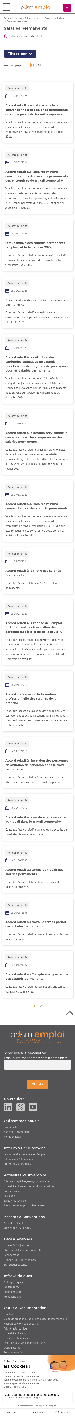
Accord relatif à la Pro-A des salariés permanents (33, 573)
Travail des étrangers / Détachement (25, 1205)
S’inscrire (40, 1084)
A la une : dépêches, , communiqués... (28, 1181)
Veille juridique (12, 1296)
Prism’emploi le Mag (15, 1328)
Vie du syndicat (12, 1136)
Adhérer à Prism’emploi (17, 1131)
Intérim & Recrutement (24, 1148)
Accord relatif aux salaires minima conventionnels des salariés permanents (36, 506)
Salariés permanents (18, 21)
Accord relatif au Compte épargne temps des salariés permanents (36, 976)
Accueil (8, 18)
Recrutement (11, 1255)
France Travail (12, 1191)
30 (39, 65)
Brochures (9, 1314)
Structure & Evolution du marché (23, 1250)
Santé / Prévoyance (15, 1200)
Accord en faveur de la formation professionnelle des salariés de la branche (30, 698)
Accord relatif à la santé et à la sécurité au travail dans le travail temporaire (35, 819)
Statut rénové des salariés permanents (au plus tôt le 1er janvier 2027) (35, 245)
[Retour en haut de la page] (70, 1013)
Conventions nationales (17, 1227)
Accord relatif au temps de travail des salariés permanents (34, 872)
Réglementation (13, 1291)
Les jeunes (10, 1195)
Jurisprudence (12, 1287)
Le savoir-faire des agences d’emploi (25, 1154)
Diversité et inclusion (16, 1333)
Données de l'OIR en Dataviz (20, 1259)
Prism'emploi (11, 1127)
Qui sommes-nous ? (21, 1121)
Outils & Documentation (25, 1308)
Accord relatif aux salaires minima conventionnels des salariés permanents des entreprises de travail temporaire (36, 110)
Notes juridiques (13, 1282)
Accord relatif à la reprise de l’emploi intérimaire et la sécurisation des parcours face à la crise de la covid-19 (33, 627)
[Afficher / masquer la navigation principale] (6, 6)
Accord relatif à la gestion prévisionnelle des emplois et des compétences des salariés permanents (36, 437)
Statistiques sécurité (15, 1264)
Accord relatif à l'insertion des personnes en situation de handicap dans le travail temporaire (36, 765)
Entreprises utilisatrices (17, 1163)
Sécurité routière (13, 1352)
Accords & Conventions (24, 1217)
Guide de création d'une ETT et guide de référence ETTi (36, 1319)
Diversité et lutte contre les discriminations (29, 1186)
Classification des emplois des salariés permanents (35, 302)
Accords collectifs (54, 18)
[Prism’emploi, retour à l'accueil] (37, 1037)
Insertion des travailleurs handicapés (25, 1343)
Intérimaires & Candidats (18, 1159)
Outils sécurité (12, 1347)
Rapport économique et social (21, 1323)
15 (32, 65)
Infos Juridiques (18, 1276)
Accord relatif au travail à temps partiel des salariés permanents (35, 924)
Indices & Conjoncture (17, 1245)
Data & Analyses (18, 1239)
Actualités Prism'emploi (25, 1175)
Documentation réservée (18, 1338)
